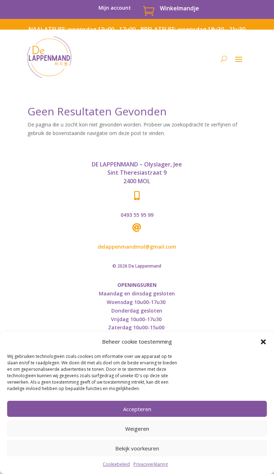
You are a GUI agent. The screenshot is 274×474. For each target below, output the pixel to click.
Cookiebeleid (116, 464)
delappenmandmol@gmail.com (137, 246)
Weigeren (137, 428)
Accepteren (137, 409)
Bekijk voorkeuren (137, 448)
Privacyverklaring (150, 464)
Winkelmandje (179, 8)
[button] (263, 341)
